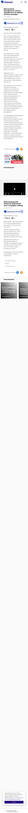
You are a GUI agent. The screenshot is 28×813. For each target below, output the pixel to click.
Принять (14, 802)
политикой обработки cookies (12, 799)
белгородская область (10, 260)
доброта (7, 263)
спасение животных (10, 266)
